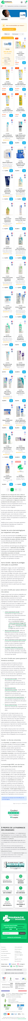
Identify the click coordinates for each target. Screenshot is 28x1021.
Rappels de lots (18, 959)
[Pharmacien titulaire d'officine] (7, 1007)
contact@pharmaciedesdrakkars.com (16, 1002)
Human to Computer (22, 1018)
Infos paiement (18, 947)
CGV (16, 957)
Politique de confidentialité (18, 952)
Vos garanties (4, 951)
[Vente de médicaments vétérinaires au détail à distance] (20, 1007)
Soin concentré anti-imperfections (14, 697)
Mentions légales (19, 955)
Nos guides (3, 949)
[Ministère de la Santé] (4, 979)
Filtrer (6, 34)
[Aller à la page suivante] (20, 489)
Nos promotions (5, 957)
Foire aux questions (6, 953)
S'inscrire (22, 933)
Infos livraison (18, 949)
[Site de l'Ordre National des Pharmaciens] (10, 979)
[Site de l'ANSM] (17, 979)
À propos (3, 947)
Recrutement (18, 961)
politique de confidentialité (14, 937)
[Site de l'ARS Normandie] (24, 979)
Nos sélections (4, 959)
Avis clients (4, 955)
